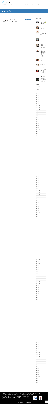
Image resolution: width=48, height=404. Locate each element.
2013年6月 (38, 364)
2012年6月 (38, 388)
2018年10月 (38, 263)
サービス (16, 393)
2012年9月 (38, 382)
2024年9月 (38, 135)
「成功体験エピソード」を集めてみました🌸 (43, 45)
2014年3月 (38, 346)
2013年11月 (38, 354)
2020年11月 (38, 214)
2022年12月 (38, 168)
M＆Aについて (5, 394)
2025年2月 (38, 125)
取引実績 (20, 393)
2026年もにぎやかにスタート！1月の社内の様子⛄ (43, 59)
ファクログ (27, 398)
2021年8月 (38, 198)
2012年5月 (38, 390)
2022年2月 (38, 186)
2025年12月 (38, 105)
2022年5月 (38, 180)
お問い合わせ (35, 393)
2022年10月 (38, 170)
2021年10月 (38, 194)
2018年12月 (38, 259)
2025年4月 (38, 121)
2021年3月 (38, 208)
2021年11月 (38, 192)
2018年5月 (38, 273)
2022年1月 (38, 188)
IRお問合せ (39, 393)
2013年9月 (38, 358)
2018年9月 (38, 265)
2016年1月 (38, 303)
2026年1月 (38, 103)
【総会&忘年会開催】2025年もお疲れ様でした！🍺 (43, 65)
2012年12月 (38, 376)
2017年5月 (38, 287)
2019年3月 (38, 253)
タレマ (23, 398)
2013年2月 (38, 372)
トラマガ (24, 396)
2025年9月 (38, 111)
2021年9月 (38, 196)
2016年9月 (38, 297)
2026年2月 (38, 101)
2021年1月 (38, 210)
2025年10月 (38, 109)
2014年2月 (38, 348)
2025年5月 (38, 119)
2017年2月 (38, 293)
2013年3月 (38, 370)
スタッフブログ (28, 19)
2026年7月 (38, 91)
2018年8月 (38, 267)
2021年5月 (38, 204)
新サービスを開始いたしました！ (16, 21)
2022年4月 (38, 182)
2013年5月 (38, 366)
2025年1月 (38, 127)
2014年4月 (38, 344)
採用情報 (9, 394)
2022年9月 (38, 172)
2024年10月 (38, 133)
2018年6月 (38, 271)
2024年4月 (38, 145)
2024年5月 (38, 143)
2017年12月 (38, 281)
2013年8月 (38, 360)
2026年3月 (38, 99)
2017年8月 (38, 285)
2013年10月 (38, 356)
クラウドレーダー (28, 397)
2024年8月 (38, 137)
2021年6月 (38, 202)
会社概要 (4, 393)
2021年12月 (38, 190)
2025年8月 (38, 113)
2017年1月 (38, 295)
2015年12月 (38, 305)
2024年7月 (38, 139)
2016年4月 (38, 301)
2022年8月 (38, 174)
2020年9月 (38, 218)
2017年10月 (38, 283)
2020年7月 (38, 222)
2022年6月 (38, 178)
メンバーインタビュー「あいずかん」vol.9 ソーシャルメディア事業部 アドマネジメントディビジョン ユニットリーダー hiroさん (43, 72)
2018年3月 (38, 277)
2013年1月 (38, 374)
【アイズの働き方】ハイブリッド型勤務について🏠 (43, 79)
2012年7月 (38, 386)
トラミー (28, 396)
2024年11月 (38, 131)
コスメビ (18, 398)
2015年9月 (38, 311)
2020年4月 (38, 228)
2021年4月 (38, 206)
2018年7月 (38, 269)
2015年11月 (38, 307)
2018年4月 (38, 275)
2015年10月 (38, 309)
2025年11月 (38, 107)
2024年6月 (38, 141)
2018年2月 (38, 279)
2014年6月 (38, 340)
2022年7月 (38, 176)
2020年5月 (38, 226)
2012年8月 (38, 384)
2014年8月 (38, 336)
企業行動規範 (31, 394)
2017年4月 (38, 289)
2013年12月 (38, 352)
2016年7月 (38, 299)
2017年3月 (38, 291)
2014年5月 (38, 342)
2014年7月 (38, 338)
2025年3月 (38, 123)
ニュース (24, 393)
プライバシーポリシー (10, 393)
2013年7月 (38, 362)
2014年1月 (38, 350)
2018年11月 (38, 261)
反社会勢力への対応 (25, 394)
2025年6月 (38, 117)
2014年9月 (38, 334)
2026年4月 (38, 97)
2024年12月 (38, 129)
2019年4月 (38, 251)
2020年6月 (38, 224)
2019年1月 (38, 257)
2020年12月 (38, 212)
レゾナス (18, 399)
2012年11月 (38, 378)
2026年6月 (38, 93)
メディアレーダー (20, 397)
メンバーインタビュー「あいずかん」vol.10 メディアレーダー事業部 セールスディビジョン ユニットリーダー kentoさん (43, 52)
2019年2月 (38, 255)
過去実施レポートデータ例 (16, 394)
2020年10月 (38, 216)
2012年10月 (38, 380)
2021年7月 (38, 200)
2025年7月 (38, 115)
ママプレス (19, 396)
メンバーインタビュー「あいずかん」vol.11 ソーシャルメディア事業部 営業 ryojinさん (43, 33)
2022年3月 (38, 184)
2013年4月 (38, 368)
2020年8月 (38, 220)
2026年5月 (38, 95)
